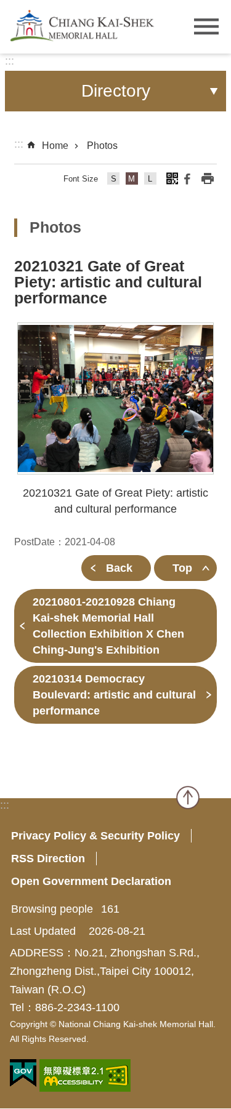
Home (55, 145)
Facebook (187, 178)
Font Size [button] (80, 178)
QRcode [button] (172, 178)
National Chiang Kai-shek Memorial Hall (83, 25)
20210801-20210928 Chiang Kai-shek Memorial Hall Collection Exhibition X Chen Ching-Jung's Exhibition (108, 626)
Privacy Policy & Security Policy (95, 836)
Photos (102, 145)
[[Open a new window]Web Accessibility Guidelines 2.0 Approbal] (85, 1075)
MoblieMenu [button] (206, 27)
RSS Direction (48, 858)
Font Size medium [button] (132, 181)
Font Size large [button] (150, 181)
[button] (115, 398)
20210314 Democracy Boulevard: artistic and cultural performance (114, 695)
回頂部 (188, 797)
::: (9, 61)
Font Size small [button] (113, 181)
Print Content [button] (207, 178)
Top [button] (182, 568)
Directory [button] (115, 90)
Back (119, 568)
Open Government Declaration (91, 881)
